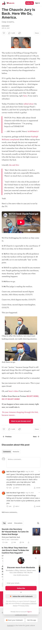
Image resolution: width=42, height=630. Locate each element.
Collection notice (21, 615)
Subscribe (29, 3)
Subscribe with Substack (23, 596)
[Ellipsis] (39, 471)
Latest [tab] (10, 523)
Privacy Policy (24, 605)
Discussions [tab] (18, 523)
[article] (21, 536)
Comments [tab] (7, 452)
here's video (13, 391)
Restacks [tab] (16, 452)
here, (25, 95)
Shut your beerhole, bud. (11, 537)
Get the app (31, 620)
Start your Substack (15, 620)
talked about (29, 103)
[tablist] (11, 451)
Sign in (37, 3)
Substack (10, 625)
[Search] (38, 523)
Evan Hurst (5, 26)
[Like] (4, 33)
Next (35, 437)
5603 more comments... (10, 512)
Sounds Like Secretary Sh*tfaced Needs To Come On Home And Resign (15, 531)
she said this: (14, 165)
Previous (8, 437)
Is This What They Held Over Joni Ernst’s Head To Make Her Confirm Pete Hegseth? (15, 550)
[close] (35, 558)
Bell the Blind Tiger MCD (15, 471)
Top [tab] (4, 523)
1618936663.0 (33, 131)
